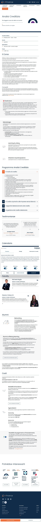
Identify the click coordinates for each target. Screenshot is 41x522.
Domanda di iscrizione (10, 520)
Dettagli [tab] (20, 251)
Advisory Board (5, 510)
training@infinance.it (19, 448)
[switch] (15, 268)
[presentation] (2, 229)
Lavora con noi (5, 513)
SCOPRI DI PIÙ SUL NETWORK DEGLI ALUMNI (10, 357)
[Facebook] (3, 499)
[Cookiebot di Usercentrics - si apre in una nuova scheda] (35, 248)
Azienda (38, 5)
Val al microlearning (35, 484)
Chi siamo (4, 507)
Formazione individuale (5, 6)
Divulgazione (31, 5)
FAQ (37, 512)
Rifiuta (7, 272)
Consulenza (18, 5)
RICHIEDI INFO (5, 8)
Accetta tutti (33, 272)
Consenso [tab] (7, 251)
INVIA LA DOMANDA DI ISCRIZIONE (14, 403)
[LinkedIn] (8, 499)
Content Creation (22, 512)
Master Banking (11, 95)
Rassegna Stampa (5, 512)
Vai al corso (6, 484)
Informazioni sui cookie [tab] (33, 251)
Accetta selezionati (20, 272)
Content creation (25, 6)
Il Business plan (15, 477)
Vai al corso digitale (16, 484)
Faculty (3, 509)
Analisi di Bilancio (5, 477)
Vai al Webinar (25, 484)
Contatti (38, 507)
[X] (6, 499)
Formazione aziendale (11, 6)
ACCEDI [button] (37, 2)
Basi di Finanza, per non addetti (24, 478)
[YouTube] (11, 499)
